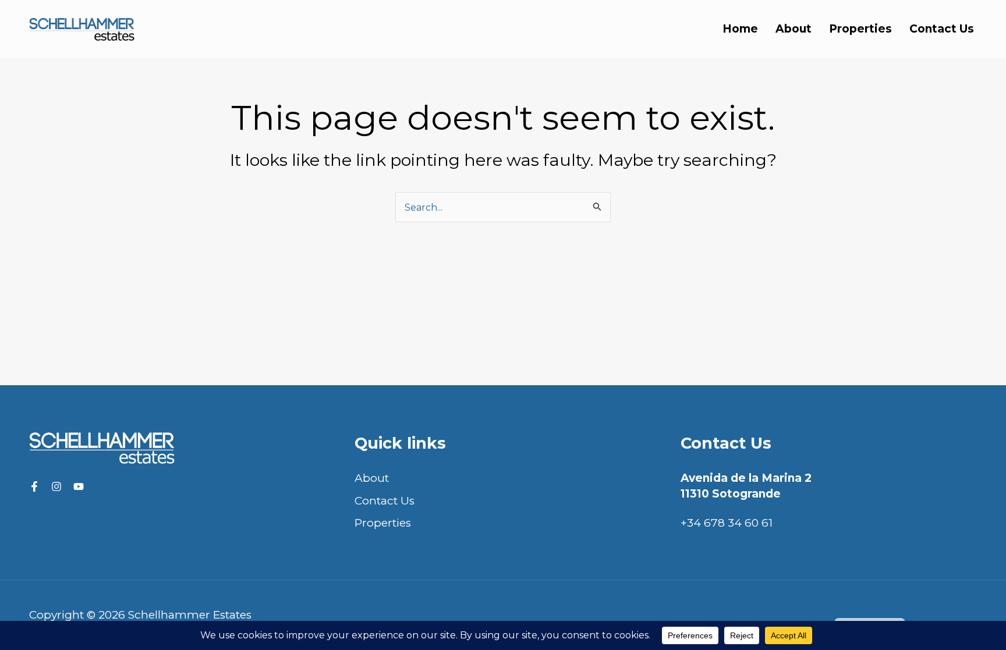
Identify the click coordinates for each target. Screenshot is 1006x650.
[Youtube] (78, 486)
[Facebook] (34, 486)
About (793, 28)
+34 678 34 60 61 (727, 523)
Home (740, 28)
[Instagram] (56, 486)
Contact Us (941, 28)
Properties (860, 28)
